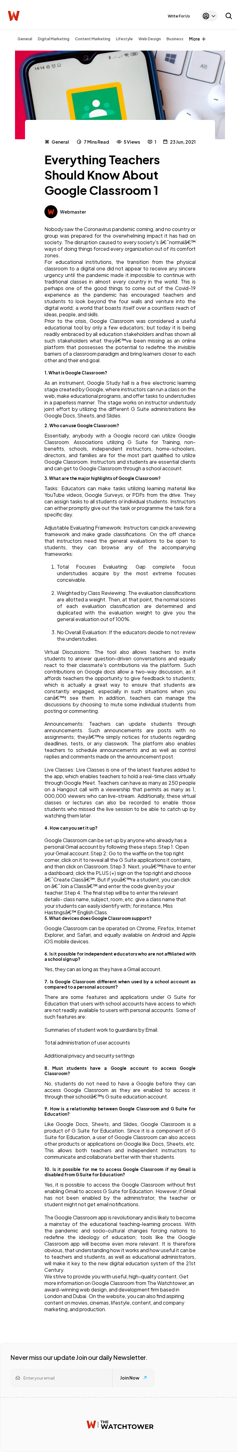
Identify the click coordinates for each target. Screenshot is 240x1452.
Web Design (149, 39)
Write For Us (179, 16)
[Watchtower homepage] (120, 1425)
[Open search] (228, 16)
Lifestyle (124, 39)
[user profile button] (209, 16)
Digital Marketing (53, 39)
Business (175, 39)
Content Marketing (92, 39)
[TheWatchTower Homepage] (14, 16)
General (25, 39)
